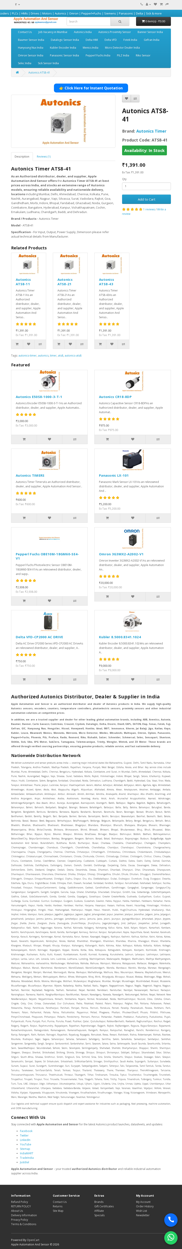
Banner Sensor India (150, 32)
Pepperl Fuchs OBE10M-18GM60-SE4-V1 (47, 556)
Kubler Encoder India (63, 47)
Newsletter (143, 1215)
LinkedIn (25, 1140)
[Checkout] (167, 4)
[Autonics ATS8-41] (63, 121)
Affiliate (99, 1211)
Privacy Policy (19, 1220)
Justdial (24, 1162)
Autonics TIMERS (30, 475)
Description (22, 156)
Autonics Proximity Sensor (114, 32)
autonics (43, 355)
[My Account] (148, 4)
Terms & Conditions (23, 1224)
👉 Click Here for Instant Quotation (91, 88)
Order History (145, 1206)
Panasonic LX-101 (114, 475)
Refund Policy (19, 1202)
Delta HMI (92, 40)
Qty (124, 179)
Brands (98, 1202)
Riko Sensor (143, 55)
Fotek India (130, 40)
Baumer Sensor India (31, 40)
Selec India (24, 63)
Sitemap (25, 1149)
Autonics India (83, 32)
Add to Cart (146, 199)
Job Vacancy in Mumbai (52, 32)
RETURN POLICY (21, 1206)
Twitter (24, 1135)
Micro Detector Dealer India (122, 47)
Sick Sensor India (48, 63)
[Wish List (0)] (155, 4)
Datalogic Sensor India (65, 40)
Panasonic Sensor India (64, 55)
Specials (99, 1215)
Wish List (141, 1211)
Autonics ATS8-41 (39, 72)
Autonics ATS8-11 (23, 281)
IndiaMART (26, 1153)
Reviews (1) (44, 156)
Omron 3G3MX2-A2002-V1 (121, 554)
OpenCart (33, 1240)
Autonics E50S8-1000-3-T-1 (39, 396)
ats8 (60, 355)
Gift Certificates (104, 1206)
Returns (57, 1206)
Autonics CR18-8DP (115, 396)
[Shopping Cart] (161, 4)
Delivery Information (24, 1215)
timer (53, 355)
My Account (143, 1202)
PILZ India (123, 55)
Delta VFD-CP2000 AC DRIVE (39, 637)
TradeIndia (27, 1158)
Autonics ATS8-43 (106, 281)
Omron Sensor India (30, 55)
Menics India (90, 47)
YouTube (25, 1144)
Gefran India (151, 40)
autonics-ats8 (73, 355)
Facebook (26, 1131)
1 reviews (149, 209)
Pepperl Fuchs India (98, 55)
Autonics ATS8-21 (65, 281)
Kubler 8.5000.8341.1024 (120, 637)
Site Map (58, 1211)
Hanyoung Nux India (30, 47)
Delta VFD (111, 40)
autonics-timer (27, 355)
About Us (17, 1211)
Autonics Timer (151, 131)
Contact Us (25, 32)
